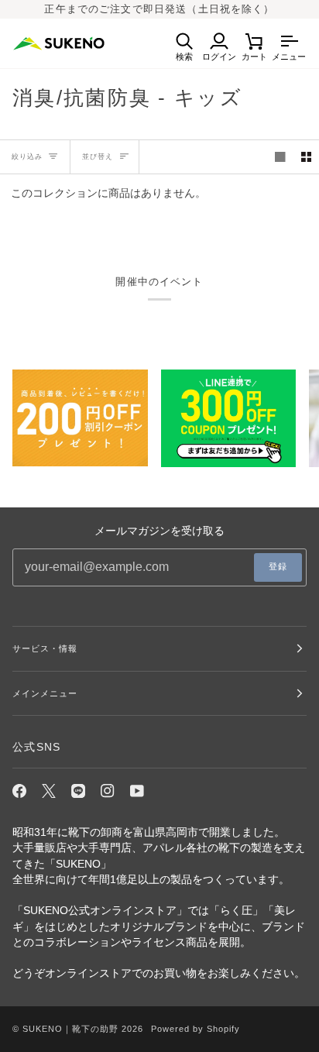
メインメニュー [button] (44, 693)
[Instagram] (108, 791)
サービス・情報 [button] (44, 648)
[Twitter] (49, 791)
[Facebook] (19, 791)
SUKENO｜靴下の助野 (70, 1028)
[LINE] (78, 791)
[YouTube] (137, 791)
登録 (278, 566)
